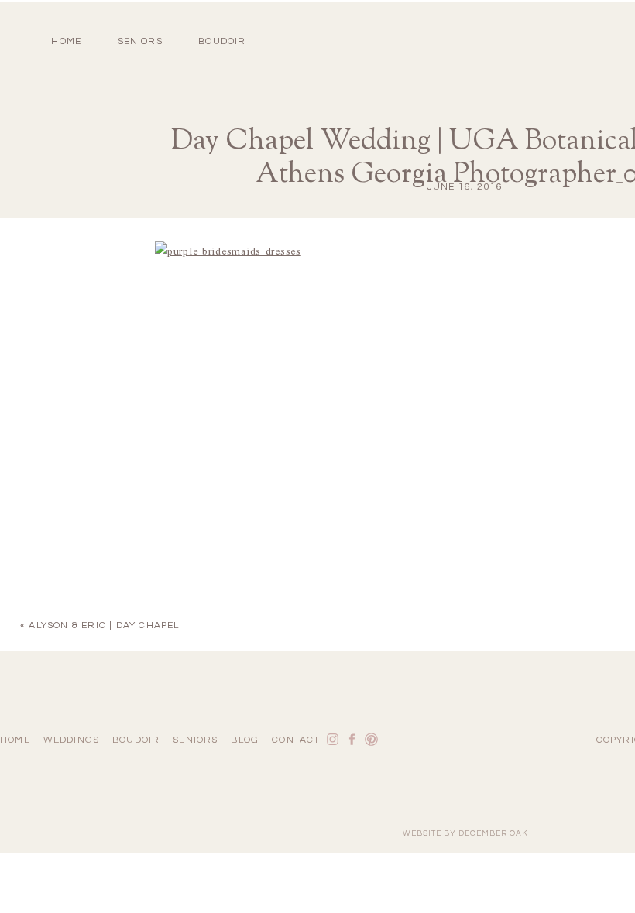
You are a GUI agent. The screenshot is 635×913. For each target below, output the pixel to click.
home (66, 41)
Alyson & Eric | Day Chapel (104, 626)
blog (245, 740)
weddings (71, 740)
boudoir (221, 41)
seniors (195, 740)
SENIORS (140, 41)
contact (296, 740)
